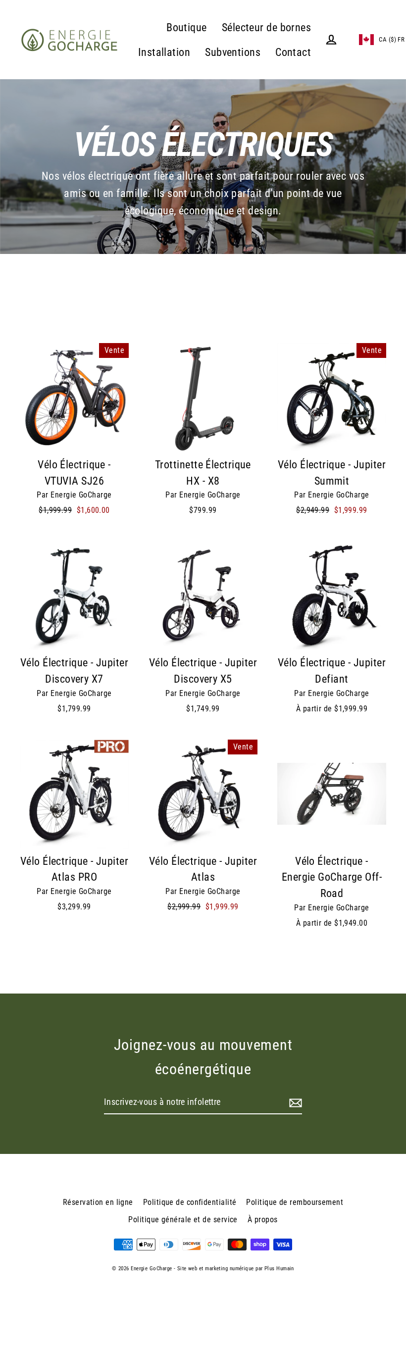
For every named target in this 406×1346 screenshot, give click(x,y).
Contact (293, 52)
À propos (263, 1219)
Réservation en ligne (98, 1202)
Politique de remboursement (294, 1202)
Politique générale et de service (182, 1219)
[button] (369, 39)
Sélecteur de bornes (266, 27)
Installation (164, 52)
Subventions (232, 52)
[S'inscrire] (294, 1102)
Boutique (186, 27)
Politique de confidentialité (190, 1202)
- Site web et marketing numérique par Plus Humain (234, 1268)
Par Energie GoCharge (74, 494)
